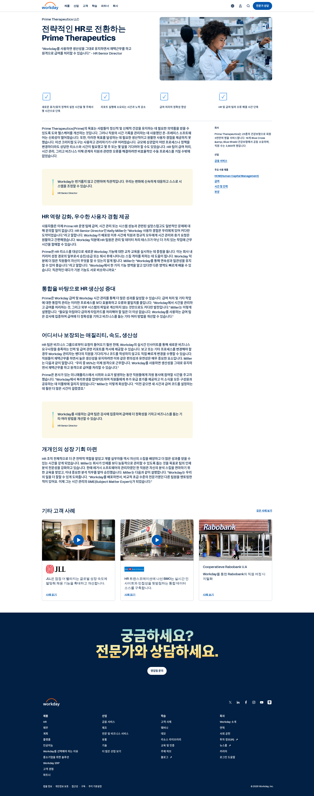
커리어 (223, 751)
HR (45, 722)
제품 (67, 6)
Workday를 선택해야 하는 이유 (60, 751)
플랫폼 (47, 739)
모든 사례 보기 (264, 511)
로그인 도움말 (227, 757)
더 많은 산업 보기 (111, 751)
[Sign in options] (240, 6)
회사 (115, 6)
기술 (104, 745)
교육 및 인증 (167, 745)
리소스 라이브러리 (171, 739)
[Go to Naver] (269, 702)
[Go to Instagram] (254, 702)
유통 (104, 739)
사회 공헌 (225, 734)
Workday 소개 (228, 722)
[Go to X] (230, 702)
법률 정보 (47, 786)
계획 (45, 734)
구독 (83, 786)
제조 (104, 728)
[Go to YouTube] (262, 702)
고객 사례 (166, 722)
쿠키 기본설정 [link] (95, 786)
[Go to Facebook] (246, 702)
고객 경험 (48, 769)
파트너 (105, 6)
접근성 (75, 786)
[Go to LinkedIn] (238, 702)
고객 (85, 6)
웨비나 (164, 728)
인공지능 (48, 745)
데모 (163, 734)
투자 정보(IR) (227, 739)
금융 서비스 (108, 722)
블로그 (164, 757)
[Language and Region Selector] (232, 6)
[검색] (248, 6)
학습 (94, 6)
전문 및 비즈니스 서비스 (115, 734)
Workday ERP (51, 763)
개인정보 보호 (62, 786)
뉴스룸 (223, 745)
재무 (45, 728)
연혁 (222, 728)
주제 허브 (166, 751)
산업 (76, 6)
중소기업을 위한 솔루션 (56, 757)
